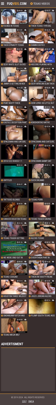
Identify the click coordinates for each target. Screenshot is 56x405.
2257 (24, 401)
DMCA (31, 401)
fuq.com (16, 4)
